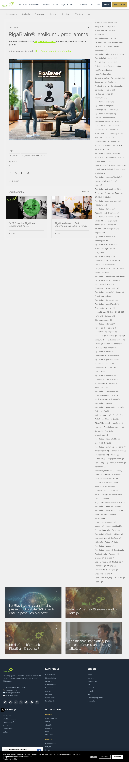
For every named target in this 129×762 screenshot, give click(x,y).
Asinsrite (108, 475)
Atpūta (115, 455)
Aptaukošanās (102, 490)
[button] (89, 14)
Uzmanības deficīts (113, 344)
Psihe (98, 475)
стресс (112, 332)
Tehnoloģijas (101, 241)
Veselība (112, 336)
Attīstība (112, 181)
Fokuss (99, 248)
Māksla (99, 542)
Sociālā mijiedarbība (104, 471)
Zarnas (99, 431)
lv (9, 165)
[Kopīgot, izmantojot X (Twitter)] (16, 173)
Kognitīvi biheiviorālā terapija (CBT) (110, 502)
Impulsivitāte (101, 435)
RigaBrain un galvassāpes (107, 359)
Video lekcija (101, 260)
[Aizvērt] (125, 756)
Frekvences (101, 486)
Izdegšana (113, 229)
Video (114, 490)
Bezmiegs (114, 213)
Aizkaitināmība (102, 411)
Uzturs (119, 54)
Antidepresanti (102, 451)
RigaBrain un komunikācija (107, 217)
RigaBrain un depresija (105, 237)
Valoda (109, 137)
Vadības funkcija (103, 562)
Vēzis (98, 478)
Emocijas (101, 22)
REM (113, 312)
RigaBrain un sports (104, 403)
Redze (99, 193)
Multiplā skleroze (103, 415)
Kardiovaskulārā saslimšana (107, 399)
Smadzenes (11, 14)
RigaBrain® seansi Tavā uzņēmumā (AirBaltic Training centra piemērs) (70, 224)
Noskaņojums (102, 272)
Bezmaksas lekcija (103, 578)
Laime (98, 427)
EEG (121, 312)
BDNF (111, 486)
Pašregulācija (111, 542)
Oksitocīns (100, 566)
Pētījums (111, 328)
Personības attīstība (104, 363)
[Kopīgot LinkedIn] (22, 173)
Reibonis (99, 463)
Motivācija (100, 110)
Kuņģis (106, 530)
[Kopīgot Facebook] (10, 173)
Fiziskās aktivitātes (104, 94)
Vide (113, 514)
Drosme (99, 558)
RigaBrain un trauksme (106, 244)
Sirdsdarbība (102, 149)
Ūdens (99, 344)
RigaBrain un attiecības (105, 375)
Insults (113, 383)
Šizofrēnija (101, 288)
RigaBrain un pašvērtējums (107, 391)
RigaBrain (26, 14)
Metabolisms (101, 387)
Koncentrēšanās (116, 42)
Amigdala (100, 252)
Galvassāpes (116, 133)
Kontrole (110, 264)
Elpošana (113, 110)
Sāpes (116, 280)
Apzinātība (101, 213)
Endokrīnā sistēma (103, 574)
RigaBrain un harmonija (114, 427)
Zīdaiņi (99, 443)
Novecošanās (101, 514)
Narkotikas (117, 562)
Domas (99, 90)
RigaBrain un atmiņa (115, 340)
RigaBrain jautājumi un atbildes (109, 534)
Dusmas (114, 129)
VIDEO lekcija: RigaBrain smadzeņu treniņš (22, 224)
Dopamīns (101, 82)
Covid (98, 348)
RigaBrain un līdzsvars (105, 324)
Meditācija (100, 336)
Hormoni (112, 62)
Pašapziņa (118, 268)
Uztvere (111, 225)
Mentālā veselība (103, 70)
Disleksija (100, 379)
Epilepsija (110, 316)
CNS (98, 197)
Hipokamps (101, 133)
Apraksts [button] (93, 756)
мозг (121, 157)
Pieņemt (117, 756)
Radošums (101, 205)
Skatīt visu (86, 191)
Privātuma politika (10, 759)
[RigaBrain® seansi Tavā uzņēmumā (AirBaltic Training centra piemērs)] (72, 207)
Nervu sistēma (118, 165)
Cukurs (120, 292)
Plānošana (113, 356)
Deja (98, 498)
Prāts (107, 197)
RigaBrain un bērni (114, 145)
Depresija (100, 42)
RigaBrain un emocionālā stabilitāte (110, 276)
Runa (119, 193)
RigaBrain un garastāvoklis (107, 304)
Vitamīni (110, 308)
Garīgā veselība (103, 268)
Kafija (107, 443)
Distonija (110, 558)
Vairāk (78, 14)
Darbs (120, 407)
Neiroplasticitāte (110, 482)
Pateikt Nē (119, 578)
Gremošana (101, 356)
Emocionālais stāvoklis (105, 522)
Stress (112, 22)
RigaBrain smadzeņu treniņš (33, 155)
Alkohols (100, 173)
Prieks (112, 82)
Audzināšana (101, 383)
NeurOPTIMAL (102, 165)
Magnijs (111, 566)
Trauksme (100, 34)
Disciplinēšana (102, 395)
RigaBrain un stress (104, 292)
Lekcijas (53, 14)
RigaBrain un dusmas (116, 463)
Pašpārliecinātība (103, 419)
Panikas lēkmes (118, 451)
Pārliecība (100, 328)
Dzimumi (100, 371)
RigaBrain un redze (104, 550)
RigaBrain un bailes (104, 351)
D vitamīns (112, 379)
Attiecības (101, 66)
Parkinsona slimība (104, 284)
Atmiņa (110, 26)
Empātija (113, 288)
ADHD (112, 367)
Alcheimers (101, 129)
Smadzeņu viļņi (102, 161)
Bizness (116, 530)
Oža (98, 482)
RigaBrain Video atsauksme (108, 201)
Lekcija (99, 264)
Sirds (119, 510)
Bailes (99, 137)
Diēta (106, 498)
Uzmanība (113, 125)
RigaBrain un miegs (104, 106)
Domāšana (117, 86)
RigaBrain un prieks (104, 102)
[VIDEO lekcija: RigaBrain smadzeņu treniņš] (26, 207)
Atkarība (111, 157)
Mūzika (110, 90)
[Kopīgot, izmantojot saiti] (28, 173)
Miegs (99, 26)
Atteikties (104, 756)
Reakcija (115, 260)
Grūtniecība (101, 367)
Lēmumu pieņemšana (105, 117)
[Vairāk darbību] (88, 27)
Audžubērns (101, 554)
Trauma (99, 157)
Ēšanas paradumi (103, 320)
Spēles (118, 506)
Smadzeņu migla (103, 296)
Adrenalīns (100, 467)
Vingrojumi (111, 221)
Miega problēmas (115, 459)
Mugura (113, 570)
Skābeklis (100, 459)
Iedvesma (100, 518)
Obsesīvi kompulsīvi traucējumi (109, 423)
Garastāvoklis (102, 78)
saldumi (99, 526)
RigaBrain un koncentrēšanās (108, 177)
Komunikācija (118, 78)
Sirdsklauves (118, 494)
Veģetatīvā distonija (112, 478)
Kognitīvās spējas (112, 46)
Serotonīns (114, 141)
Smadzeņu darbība (105, 30)
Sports (99, 145)
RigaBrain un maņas (104, 546)
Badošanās (118, 415)
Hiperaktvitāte (102, 312)
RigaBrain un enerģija (105, 256)
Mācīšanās (101, 50)
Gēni (116, 419)
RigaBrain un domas (105, 209)
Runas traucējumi (113, 526)
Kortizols (100, 225)
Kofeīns (99, 316)
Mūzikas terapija (103, 494)
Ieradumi (99, 340)
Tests (119, 471)
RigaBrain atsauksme (105, 38)
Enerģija (100, 62)
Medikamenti (109, 348)
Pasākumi (114, 554)
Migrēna (100, 232)
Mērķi (99, 185)
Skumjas (99, 308)
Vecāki (99, 582)
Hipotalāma (101, 332)
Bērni (98, 46)
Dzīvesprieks (101, 570)
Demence (100, 141)
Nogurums (101, 98)
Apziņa (109, 193)
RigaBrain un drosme (105, 510)
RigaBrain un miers (104, 54)
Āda (98, 530)
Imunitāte (100, 229)
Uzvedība (100, 125)
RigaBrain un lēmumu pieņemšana (110, 447)
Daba (114, 395)
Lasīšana (116, 538)
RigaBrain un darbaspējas (106, 300)
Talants (109, 431)
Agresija (110, 248)
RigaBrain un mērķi (104, 506)
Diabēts (118, 475)
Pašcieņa (119, 550)
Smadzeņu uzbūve (104, 122)
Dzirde (99, 221)
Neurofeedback (103, 74)
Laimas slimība (102, 538)
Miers (119, 122)
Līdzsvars (100, 181)
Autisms (121, 169)
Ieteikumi (66, 14)
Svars (121, 336)
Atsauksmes (40, 14)
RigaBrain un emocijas (105, 114)
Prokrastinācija (102, 455)
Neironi (112, 58)
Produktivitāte (102, 86)
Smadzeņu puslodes (105, 169)
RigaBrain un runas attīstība (107, 439)
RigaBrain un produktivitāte (107, 153)
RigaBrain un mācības (105, 407)
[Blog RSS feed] (3, 710)
